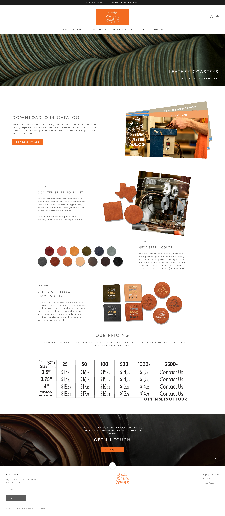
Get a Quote (79, 29)
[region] (112, 440)
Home (65, 29)
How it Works (98, 29)
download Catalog (27, 142)
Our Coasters (118, 29)
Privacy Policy (207, 483)
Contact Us (157, 29)
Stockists (205, 478)
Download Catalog (112, 453)
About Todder (138, 29)
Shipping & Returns (210, 474)
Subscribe (16, 498)
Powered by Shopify (35, 509)
